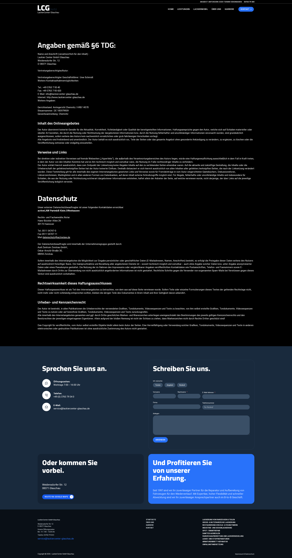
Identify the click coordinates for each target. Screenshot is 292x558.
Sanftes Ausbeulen (211, 533)
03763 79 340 (249, 2)
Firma (155, 402)
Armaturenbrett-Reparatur (215, 542)
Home (171, 9)
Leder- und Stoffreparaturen (215, 539)
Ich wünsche (157, 381)
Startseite (151, 520)
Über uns (216, 9)
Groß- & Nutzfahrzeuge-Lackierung (218, 522)
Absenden (160, 440)
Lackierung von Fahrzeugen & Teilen (218, 520)
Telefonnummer (208, 403)
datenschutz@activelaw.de (56, 237)
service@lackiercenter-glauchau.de (56, 538)
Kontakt (245, 9)
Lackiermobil (200, 9)
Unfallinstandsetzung (212, 544)
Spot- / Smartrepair (211, 531)
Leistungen (183, 9)
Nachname (182, 392)
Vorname (156, 392)
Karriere (229, 9)
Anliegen (156, 414)
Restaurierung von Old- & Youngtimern (220, 525)
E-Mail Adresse (208, 392)
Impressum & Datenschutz (244, 554)
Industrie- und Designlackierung (217, 528)
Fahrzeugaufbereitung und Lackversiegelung (223, 536)
